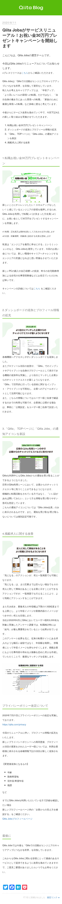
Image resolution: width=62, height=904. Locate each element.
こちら (24, 72)
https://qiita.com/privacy (14, 724)
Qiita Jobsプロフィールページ (17, 818)
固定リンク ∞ (53, 897)
